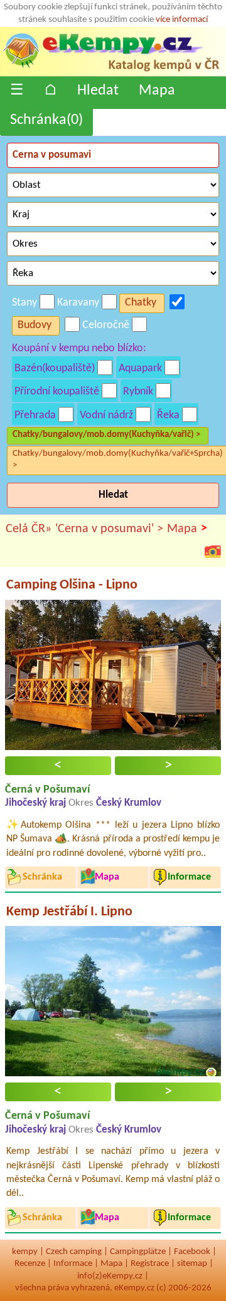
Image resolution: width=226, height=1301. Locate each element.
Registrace (150, 1263)
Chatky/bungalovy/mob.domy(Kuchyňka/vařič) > (106, 435)
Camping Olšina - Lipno (71, 585)
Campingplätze (138, 1252)
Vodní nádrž (106, 415)
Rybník (138, 392)
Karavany (78, 303)
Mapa (157, 90)
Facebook (192, 1252)
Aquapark (140, 368)
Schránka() (46, 120)
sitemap (192, 1263)
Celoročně (105, 325)
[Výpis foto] (212, 551)
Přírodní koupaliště (56, 392)
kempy (25, 1252)
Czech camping (74, 1252)
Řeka (168, 415)
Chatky (140, 303)
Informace (72, 1263)
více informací (182, 19)
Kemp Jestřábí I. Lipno (69, 912)
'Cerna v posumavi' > (109, 529)
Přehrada (35, 415)
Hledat (98, 90)
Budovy (34, 325)
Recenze (29, 1263)
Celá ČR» (28, 529)
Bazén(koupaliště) (54, 368)
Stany (24, 303)
